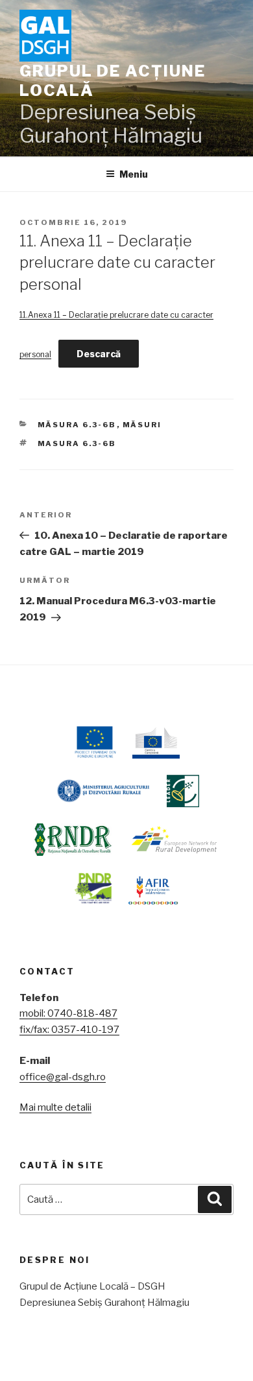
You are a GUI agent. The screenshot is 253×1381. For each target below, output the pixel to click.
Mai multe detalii (55, 1107)
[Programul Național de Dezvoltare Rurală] (93, 888)
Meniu (133, 174)
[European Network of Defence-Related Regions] (174, 839)
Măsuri (142, 424)
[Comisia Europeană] (156, 742)
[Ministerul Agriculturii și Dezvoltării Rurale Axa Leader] (183, 791)
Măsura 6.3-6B (77, 424)
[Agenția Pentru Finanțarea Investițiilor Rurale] (153, 888)
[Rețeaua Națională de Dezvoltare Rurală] (73, 839)
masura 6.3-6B (77, 443)
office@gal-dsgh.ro (62, 1077)
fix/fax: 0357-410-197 (69, 1029)
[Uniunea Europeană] (94, 742)
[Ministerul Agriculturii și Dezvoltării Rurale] (102, 791)
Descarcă (99, 353)
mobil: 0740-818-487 (68, 1013)
